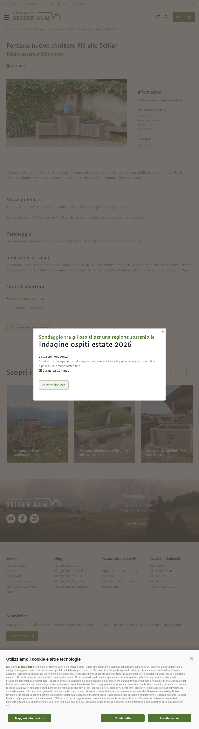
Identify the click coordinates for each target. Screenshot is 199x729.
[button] (191, 658)
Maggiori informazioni (29, 718)
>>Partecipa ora (53, 385)
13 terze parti (25, 667)
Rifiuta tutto (123, 718)
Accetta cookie (169, 718)
